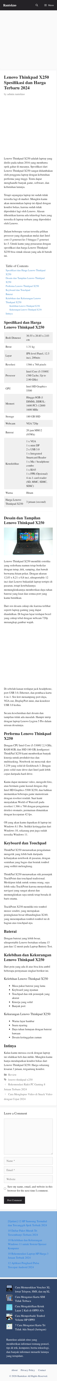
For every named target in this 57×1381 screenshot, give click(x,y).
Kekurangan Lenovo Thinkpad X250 (26, 309)
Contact (42, 1370)
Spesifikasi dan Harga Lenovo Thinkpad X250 (25, 272)
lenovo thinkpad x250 (20, 1079)
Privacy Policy (28, 1370)
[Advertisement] (28, 40)
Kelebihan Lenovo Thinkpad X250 (25, 305)
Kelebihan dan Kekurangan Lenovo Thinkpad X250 (23, 300)
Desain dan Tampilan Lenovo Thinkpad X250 (25, 280)
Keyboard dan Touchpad (18, 290)
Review (12, 1074)
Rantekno (9, 5)
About (14, 1370)
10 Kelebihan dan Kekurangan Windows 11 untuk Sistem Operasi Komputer (27, 1244)
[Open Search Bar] (36, 5)
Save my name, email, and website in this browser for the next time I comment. (30, 1188)
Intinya (9, 313)
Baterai (9, 294)
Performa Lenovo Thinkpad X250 (22, 286)
